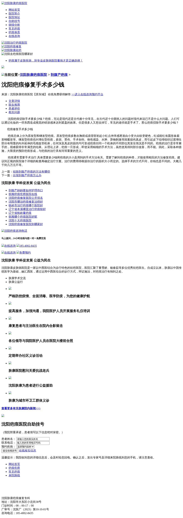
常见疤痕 (14, 28)
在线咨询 (14, 36)
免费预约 (25, 252)
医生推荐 (14, 104)
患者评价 (14, 108)
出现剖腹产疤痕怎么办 (27, 175)
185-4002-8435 (28, 245)
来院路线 (14, 475)
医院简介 (14, 13)
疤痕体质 (14, 32)
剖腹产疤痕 (59, 75)
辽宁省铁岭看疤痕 (20, 212)
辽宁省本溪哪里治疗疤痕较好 (27, 209)
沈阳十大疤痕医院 (20, 220)
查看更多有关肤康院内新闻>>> (21, 408)
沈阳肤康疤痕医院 (33, 75)
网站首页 (14, 9)
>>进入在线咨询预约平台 (87, 94)
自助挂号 (14, 21)
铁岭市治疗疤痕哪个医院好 (26, 205)
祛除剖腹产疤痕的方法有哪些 (31, 171)
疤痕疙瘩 (14, 467)
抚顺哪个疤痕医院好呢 (23, 216)
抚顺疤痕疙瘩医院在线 (23, 194)
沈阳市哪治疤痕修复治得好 (26, 201)
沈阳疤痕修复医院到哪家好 (26, 224)
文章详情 (14, 100)
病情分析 (14, 24)
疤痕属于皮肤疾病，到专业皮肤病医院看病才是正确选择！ (46, 60)
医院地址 (14, 17)
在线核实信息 (27, 450)
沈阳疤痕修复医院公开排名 (26, 197)
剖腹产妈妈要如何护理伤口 (26, 190)
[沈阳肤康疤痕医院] (14, 3)
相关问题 (14, 112)
